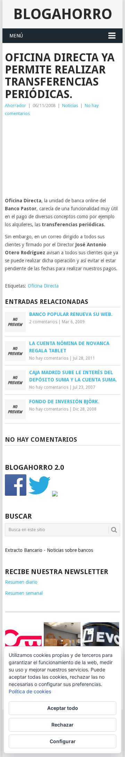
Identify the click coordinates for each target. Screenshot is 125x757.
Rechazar (62, 725)
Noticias (70, 105)
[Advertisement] (62, 159)
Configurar (63, 741)
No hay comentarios (48, 358)
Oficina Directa (43, 286)
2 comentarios (43, 321)
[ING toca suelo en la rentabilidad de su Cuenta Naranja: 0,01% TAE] (62, 640)
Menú (16, 35)
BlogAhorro (62, 14)
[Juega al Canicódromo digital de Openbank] (23, 639)
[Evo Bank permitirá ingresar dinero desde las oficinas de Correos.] (101, 639)
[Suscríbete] (55, 495)
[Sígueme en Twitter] (39, 495)
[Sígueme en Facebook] (16, 495)
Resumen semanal (24, 593)
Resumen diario (21, 582)
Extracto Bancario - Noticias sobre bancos (49, 550)
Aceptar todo (62, 708)
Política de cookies (30, 691)
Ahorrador (15, 105)
